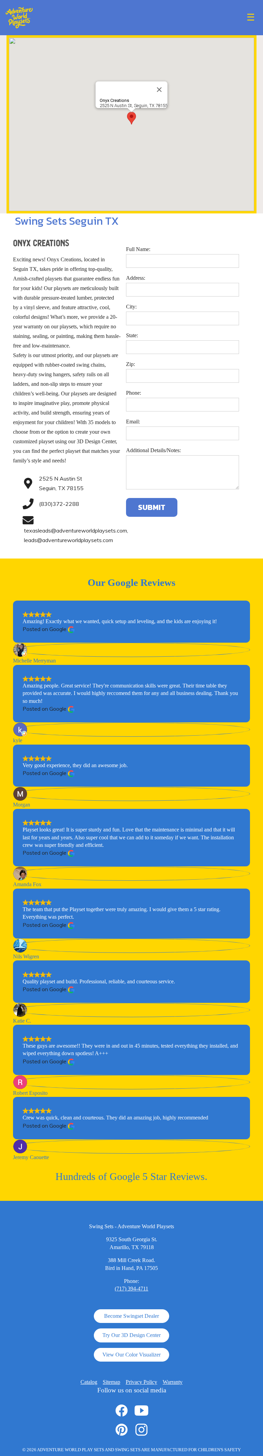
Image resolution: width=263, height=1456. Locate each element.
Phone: (133, 393)
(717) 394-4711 (131, 1288)
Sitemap (111, 1382)
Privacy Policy (141, 1382)
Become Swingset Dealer (131, 1316)
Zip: (130, 364)
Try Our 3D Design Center (131, 1335)
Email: (133, 421)
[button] (131, 118)
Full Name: (138, 249)
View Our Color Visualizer (131, 1354)
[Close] (159, 89)
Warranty (173, 1382)
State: (132, 335)
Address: (135, 278)
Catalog (88, 1382)
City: (131, 307)
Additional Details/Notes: (153, 450)
